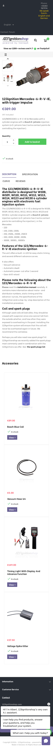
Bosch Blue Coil (15, 426)
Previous (7, 85)
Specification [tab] (30, 174)
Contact (4, 31)
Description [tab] (9, 174)
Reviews (20, 181)
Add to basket (32, 141)
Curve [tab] (6, 181)
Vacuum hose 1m (16, 498)
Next (7, 58)
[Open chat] (46, 741)
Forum (12, 31)
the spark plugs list (36, 346)
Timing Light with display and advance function (23, 572)
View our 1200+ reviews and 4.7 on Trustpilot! (27, 48)
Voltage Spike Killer (17, 646)
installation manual (26, 287)
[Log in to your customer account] (3, 5)
